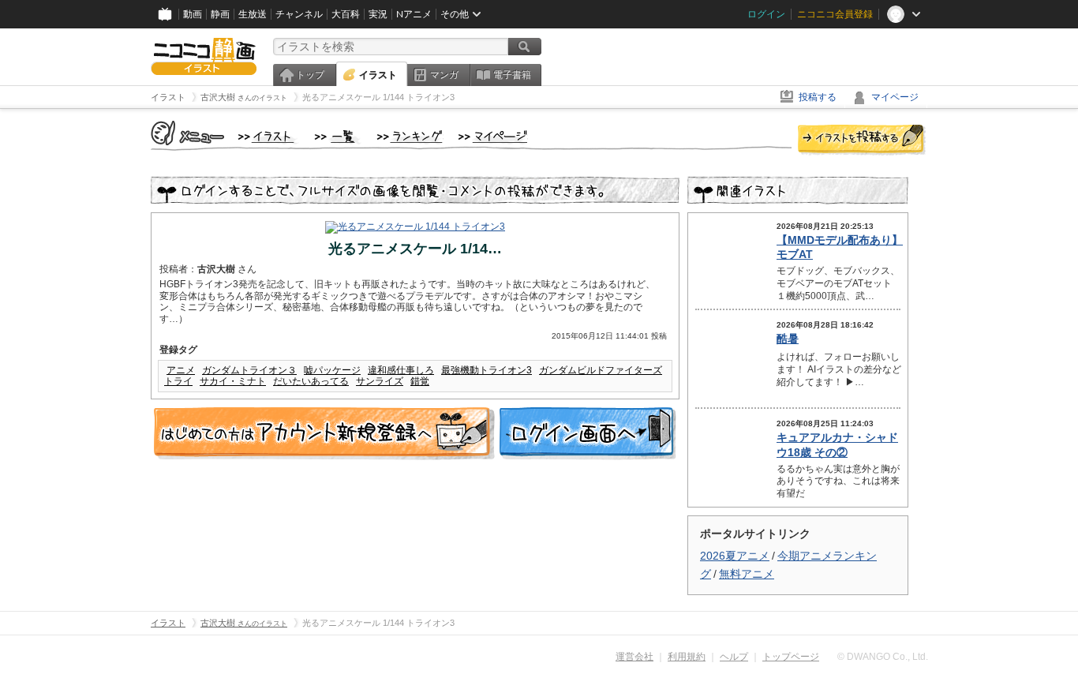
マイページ (895, 97)
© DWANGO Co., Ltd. (882, 656)
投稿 (862, 140)
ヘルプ (734, 656)
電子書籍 (512, 75)
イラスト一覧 (337, 137)
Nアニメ (414, 14)
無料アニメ (746, 573)
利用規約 (687, 656)
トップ (310, 75)
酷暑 (788, 338)
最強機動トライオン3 (486, 370)
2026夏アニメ (734, 555)
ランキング (410, 137)
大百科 (345, 14)
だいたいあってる (311, 381)
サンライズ (379, 381)
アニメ (181, 370)
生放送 (252, 14)
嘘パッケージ (332, 370)
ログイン (766, 14)
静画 (220, 14)
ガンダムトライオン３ (249, 370)
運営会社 (634, 656)
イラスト (378, 75)
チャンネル (299, 14)
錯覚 (419, 381)
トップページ (790, 656)
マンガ (444, 75)
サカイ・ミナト (233, 381)
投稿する (818, 97)
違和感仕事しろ (401, 370)
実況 (378, 14)
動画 (192, 14)
